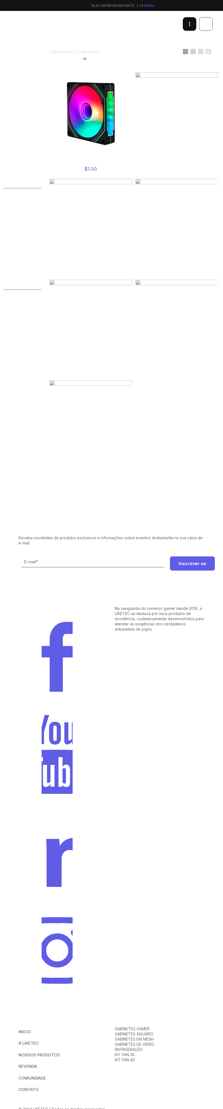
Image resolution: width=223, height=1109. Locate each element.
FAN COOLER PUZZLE (176, 162)
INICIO (24, 1031)
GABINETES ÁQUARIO (134, 1034)
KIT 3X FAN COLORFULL (91, 369)
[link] (152, 51)
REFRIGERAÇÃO (129, 1049)
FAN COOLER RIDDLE (91, 269)
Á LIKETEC (28, 1043)
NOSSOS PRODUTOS (39, 1054)
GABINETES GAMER (132, 1028)
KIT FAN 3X (125, 1054)
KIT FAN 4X (125, 1059)
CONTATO (28, 1089)
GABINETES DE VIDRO (134, 1044)
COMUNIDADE (32, 1078)
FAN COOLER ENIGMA (90, 162)
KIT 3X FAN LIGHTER (176, 369)
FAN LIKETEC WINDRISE (177, 269)
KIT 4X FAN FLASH (91, 470)
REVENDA (27, 1066)
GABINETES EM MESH (134, 1039)
